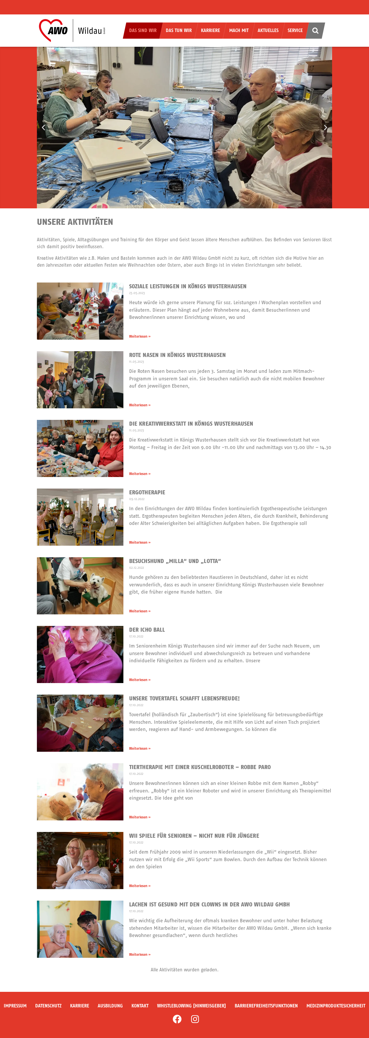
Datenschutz (48, 1006)
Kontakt (139, 1006)
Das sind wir (143, 30)
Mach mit (238, 30)
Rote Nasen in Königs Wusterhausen (177, 355)
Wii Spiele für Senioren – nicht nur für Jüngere (194, 836)
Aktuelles (268, 30)
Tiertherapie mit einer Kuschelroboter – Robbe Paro (200, 767)
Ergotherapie (147, 492)
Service (295, 30)
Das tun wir (179, 30)
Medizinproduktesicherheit (335, 1006)
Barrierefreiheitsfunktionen (266, 1006)
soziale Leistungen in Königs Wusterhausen (187, 286)
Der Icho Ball (147, 629)
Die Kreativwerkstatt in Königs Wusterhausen (191, 423)
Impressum (15, 1006)
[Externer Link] (177, 1019)
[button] (43, 127)
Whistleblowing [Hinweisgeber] (191, 1006)
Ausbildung (110, 1006)
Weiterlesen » (139, 336)
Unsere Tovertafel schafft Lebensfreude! (184, 698)
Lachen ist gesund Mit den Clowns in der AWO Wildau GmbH (209, 904)
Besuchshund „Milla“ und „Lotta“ (175, 561)
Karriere (210, 30)
